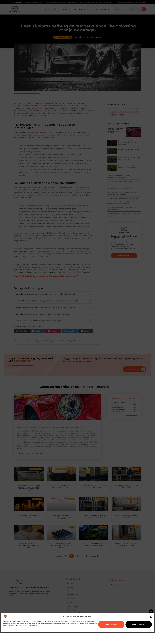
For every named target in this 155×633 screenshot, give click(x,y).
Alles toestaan (111, 624)
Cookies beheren (138, 624)
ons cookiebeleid (25, 625)
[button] (151, 616)
